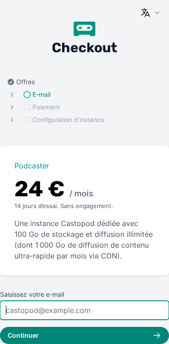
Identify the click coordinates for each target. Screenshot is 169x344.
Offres (25, 82)
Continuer (23, 335)
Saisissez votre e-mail (32, 294)
